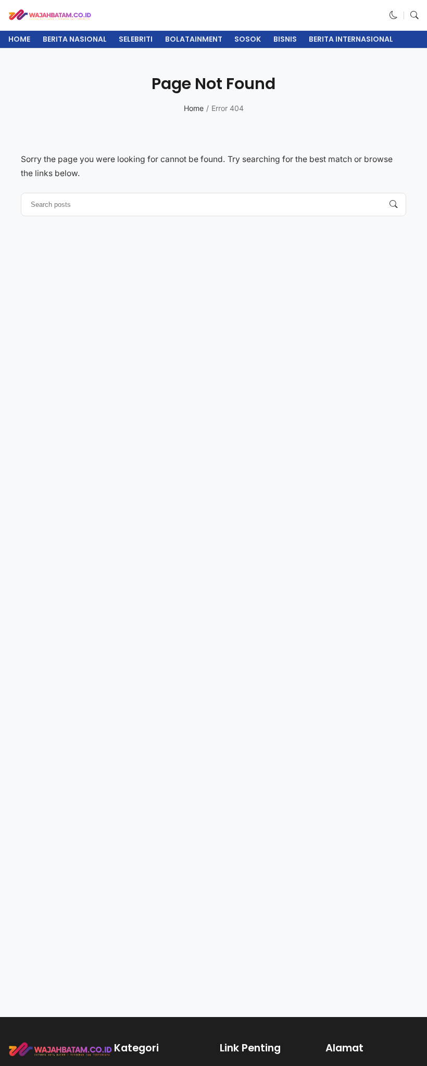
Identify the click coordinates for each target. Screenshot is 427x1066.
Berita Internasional (351, 39)
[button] (394, 15)
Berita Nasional (75, 39)
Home (19, 39)
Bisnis (285, 39)
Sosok (247, 39)
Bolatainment (193, 39)
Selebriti (136, 39)
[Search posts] (393, 204)
